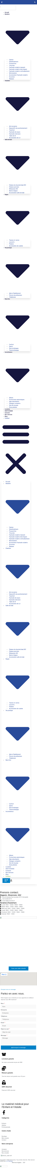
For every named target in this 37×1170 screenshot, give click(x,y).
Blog (6, 416)
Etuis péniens (13, 407)
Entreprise (4, 1010)
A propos (7, 412)
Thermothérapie (14, 350)
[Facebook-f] (4, 1112)
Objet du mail (5, 1029)
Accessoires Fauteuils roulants (18, 75)
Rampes (11, 79)
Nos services (8, 414)
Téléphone (4, 1016)
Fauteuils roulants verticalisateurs (19, 71)
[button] (34, 2)
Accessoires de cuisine (16, 246)
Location (7, 409)
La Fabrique (9, 1161)
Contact (7, 418)
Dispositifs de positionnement (18, 128)
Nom (2, 1003)
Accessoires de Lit (14, 138)
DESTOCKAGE (9, 411)
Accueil (7, 12)
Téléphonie (12, 297)
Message (3, 1035)
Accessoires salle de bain (16, 193)
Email (2, 1022)
